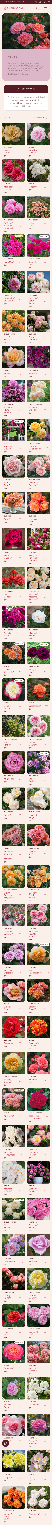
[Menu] (45, 8)
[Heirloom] (13, 8)
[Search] (37, 8)
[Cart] (49, 2)
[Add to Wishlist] (18, 151)
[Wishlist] (44, 2)
